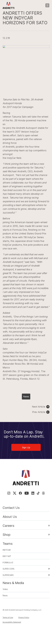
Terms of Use (8, 617)
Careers (8, 526)
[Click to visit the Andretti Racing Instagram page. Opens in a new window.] (8, 493)
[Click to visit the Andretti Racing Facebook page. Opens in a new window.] (20, 493)
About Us (10, 517)
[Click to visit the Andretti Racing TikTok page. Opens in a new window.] (38, 493)
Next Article (38, 406)
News (26, 396)
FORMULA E (8, 562)
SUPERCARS (8, 575)
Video (5, 589)
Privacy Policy (23, 617)
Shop (6, 535)
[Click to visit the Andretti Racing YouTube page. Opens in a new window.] (27, 493)
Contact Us (11, 508)
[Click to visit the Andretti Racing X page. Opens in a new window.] (14, 493)
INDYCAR (7, 550)
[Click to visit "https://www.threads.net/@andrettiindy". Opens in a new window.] (43, 493)
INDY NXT (7, 556)
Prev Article (38, 412)
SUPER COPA (8, 569)
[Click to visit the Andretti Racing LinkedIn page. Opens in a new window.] (32, 493)
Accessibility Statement (12, 622)
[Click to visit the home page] (9, 5)
